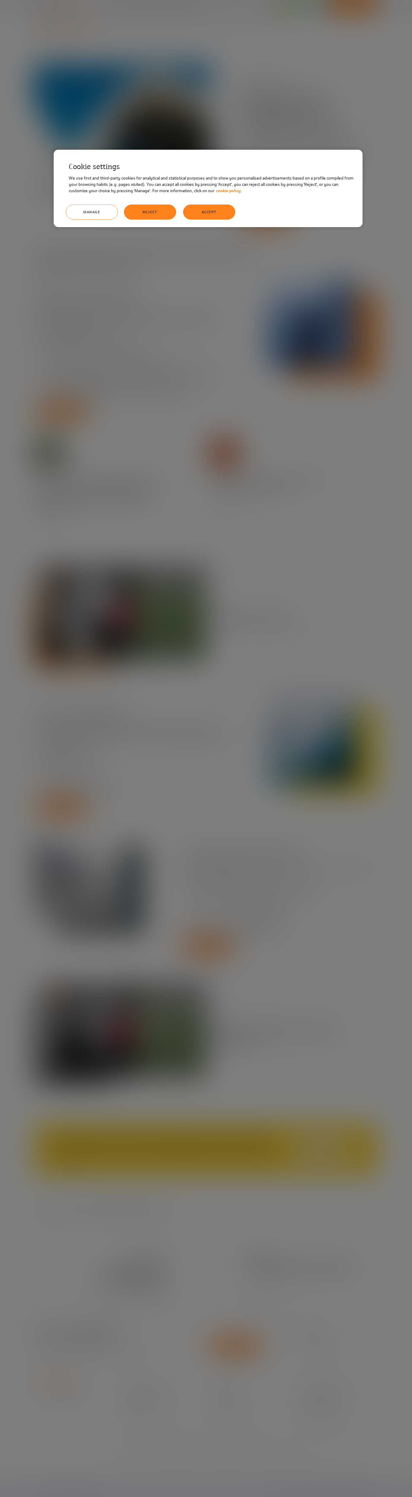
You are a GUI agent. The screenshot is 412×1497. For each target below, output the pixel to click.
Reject (150, 212)
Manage (91, 212)
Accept (209, 212)
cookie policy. (229, 190)
